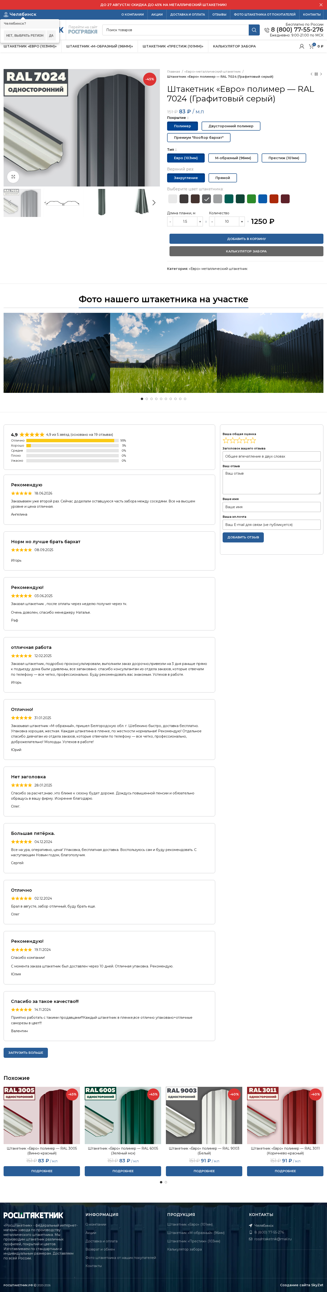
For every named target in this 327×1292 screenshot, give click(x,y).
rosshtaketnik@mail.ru (273, 1239)
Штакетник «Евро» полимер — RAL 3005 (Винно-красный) (42, 1150)
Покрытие (177, 118)
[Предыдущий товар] (311, 74)
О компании (95, 1224)
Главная (174, 71)
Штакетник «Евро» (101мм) (190, 1224)
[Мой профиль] (302, 46)
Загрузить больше (25, 1052)
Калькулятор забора (184, 1249)
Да (51, 35)
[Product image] (42, 1115)
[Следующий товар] (321, 74)
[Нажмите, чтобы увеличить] (13, 177)
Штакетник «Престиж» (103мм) (193, 1241)
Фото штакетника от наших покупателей (120, 1258)
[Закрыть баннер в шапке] (321, 5)
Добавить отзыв (243, 537)
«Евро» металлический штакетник (212, 71)
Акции (90, 1233)
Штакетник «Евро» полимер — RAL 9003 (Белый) (204, 1150)
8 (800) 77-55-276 (296, 29)
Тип (171, 149)
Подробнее (41, 1171)
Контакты (93, 1266)
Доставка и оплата (101, 1241)
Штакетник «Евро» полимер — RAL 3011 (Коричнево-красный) (285, 1150)
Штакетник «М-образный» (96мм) (196, 1233)
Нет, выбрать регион (24, 35)
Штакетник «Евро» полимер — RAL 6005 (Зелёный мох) (123, 1150)
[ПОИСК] (254, 29)
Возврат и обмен (100, 1249)
